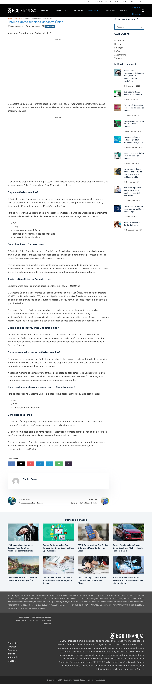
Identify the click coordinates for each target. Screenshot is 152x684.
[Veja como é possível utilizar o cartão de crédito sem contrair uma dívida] (117, 189)
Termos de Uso (114, 2)
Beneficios (94, 11)
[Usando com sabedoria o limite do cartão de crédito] (117, 155)
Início (44, 11)
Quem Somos (88, 2)
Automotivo (60, 11)
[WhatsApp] (59, 463)
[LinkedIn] (40, 463)
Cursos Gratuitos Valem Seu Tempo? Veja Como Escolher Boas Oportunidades (58, 548)
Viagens (136, 7)
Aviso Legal (125, 2)
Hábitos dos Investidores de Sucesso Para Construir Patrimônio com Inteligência (134, 76)
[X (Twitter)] (21, 463)
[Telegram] (49, 463)
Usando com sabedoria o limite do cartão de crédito (134, 155)
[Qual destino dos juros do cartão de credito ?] (117, 93)
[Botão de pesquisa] (141, 27)
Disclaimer (134, 2)
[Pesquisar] (143, 10)
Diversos (136, 14)
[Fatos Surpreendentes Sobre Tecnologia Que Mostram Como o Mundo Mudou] (129, 565)
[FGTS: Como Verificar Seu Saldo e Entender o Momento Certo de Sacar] (93, 532)
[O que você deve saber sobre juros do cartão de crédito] (117, 107)
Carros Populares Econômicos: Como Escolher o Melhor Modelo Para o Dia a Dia (128, 548)
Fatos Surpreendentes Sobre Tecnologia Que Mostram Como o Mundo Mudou (128, 580)
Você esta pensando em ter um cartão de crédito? (134, 124)
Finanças (78, 11)
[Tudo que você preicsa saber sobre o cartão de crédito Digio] (117, 208)
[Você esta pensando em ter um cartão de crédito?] (117, 123)
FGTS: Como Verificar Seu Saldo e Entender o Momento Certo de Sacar (93, 548)
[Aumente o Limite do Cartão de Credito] (117, 224)
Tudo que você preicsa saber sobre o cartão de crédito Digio (134, 209)
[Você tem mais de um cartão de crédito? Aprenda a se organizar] (117, 139)
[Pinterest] (30, 463)
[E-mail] (68, 463)
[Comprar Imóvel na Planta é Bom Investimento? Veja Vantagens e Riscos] (58, 565)
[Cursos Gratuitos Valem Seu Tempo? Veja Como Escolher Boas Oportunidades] (58, 532)
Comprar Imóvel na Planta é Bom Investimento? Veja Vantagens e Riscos (57, 580)
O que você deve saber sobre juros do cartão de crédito (134, 107)
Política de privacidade (101, 2)
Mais (122, 11)
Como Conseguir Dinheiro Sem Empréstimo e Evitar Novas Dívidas (92, 580)
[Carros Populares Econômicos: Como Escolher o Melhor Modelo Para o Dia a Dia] (129, 532)
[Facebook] (11, 463)
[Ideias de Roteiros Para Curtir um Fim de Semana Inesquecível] (23, 565)
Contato (142, 2)
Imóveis (110, 11)
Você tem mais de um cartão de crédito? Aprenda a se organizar (133, 139)
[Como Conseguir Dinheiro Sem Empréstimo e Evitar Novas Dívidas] (93, 565)
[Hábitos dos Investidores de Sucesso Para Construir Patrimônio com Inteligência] (117, 72)
